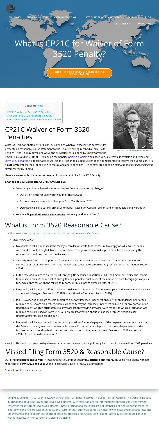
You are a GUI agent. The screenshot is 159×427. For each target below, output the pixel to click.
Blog (148, 17)
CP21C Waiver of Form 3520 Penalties (29, 112)
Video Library (123, 23)
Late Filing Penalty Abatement (103, 17)
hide (40, 105)
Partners (133, 17)
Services (32, 17)
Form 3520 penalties (17, 160)
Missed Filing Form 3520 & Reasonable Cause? (34, 119)
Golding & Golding (78, 157)
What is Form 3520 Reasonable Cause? (29, 115)
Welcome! (15, 17)
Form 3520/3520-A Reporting (59, 17)
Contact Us (144, 23)
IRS (63, 149)
